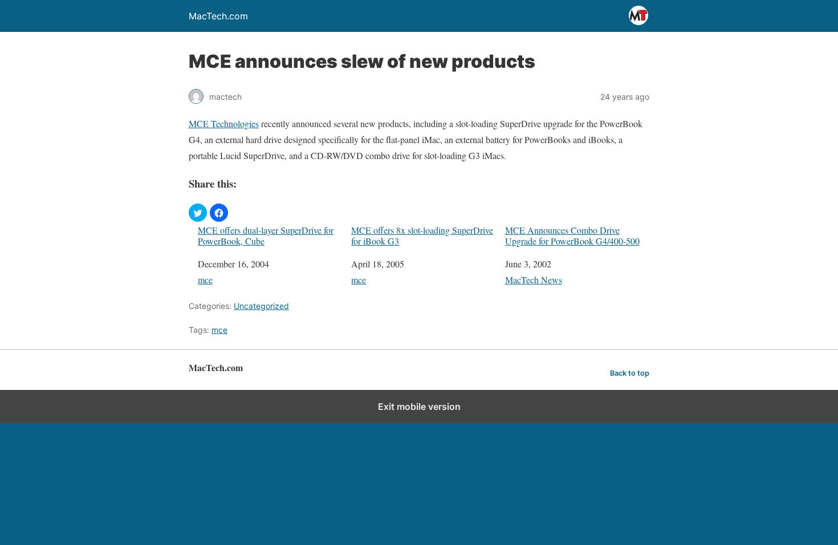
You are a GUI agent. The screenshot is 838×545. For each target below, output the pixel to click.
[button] (198, 213)
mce (205, 280)
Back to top (629, 373)
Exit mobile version (419, 406)
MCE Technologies (224, 123)
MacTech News (533, 280)
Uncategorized (261, 306)
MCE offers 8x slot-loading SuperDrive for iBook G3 (422, 235)
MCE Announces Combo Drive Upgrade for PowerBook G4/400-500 (572, 235)
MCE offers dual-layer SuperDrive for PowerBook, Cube (265, 235)
